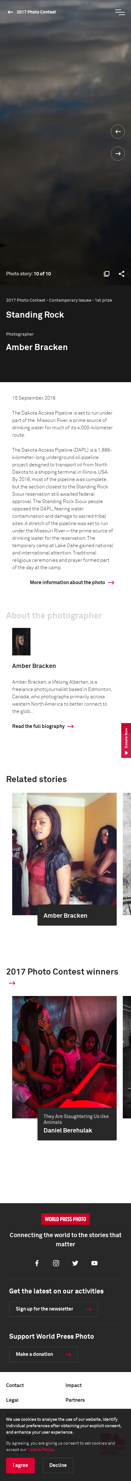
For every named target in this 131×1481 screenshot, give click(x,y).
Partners (75, 1400)
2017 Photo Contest (36, 12)
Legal (12, 1400)
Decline (58, 1465)
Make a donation (34, 1354)
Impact (74, 1385)
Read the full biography (38, 726)
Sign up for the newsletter (44, 1309)
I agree (20, 1465)
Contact (15, 1385)
